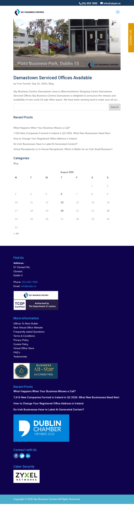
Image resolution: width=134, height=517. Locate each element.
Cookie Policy (20, 344)
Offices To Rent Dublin (25, 323)
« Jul (16, 233)
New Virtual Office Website (28, 327)
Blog (51, 83)
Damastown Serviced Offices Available (52, 77)
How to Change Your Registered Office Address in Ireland (45, 138)
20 (62, 210)
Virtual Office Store (23, 348)
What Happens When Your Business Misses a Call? (41, 127)
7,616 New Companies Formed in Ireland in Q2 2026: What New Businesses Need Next (61, 133)
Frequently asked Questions (28, 331)
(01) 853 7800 (89, 3)
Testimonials (20, 356)
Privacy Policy (21, 340)
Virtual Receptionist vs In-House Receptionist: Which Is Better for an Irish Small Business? (63, 149)
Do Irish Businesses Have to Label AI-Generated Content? (45, 144)
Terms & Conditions (24, 335)
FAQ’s (16, 352)
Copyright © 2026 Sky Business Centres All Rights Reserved (46, 499)
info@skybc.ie (28, 286)
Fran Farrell (23, 83)
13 (62, 202)
